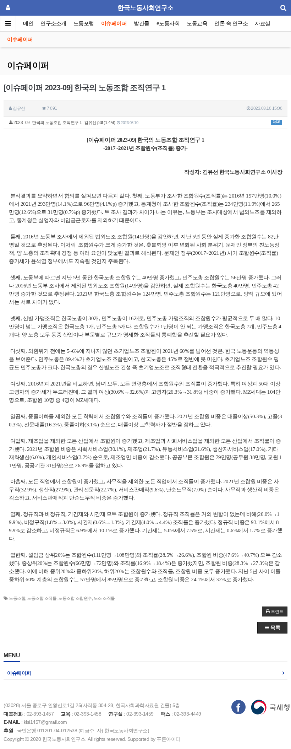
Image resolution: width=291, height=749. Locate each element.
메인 (28, 23)
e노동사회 (168, 23)
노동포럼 (83, 23)
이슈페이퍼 (114, 23)
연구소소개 (53, 23)
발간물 (141, 23)
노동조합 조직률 (41, 598)
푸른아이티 (169, 739)
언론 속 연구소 (231, 23)
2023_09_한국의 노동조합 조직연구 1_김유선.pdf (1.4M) (146, 122)
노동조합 (17, 598)
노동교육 (197, 23)
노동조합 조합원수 (75, 598)
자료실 (262, 23)
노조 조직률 (104, 598)
